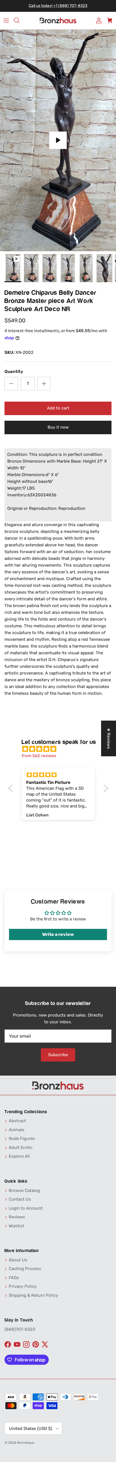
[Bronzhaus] (58, 21)
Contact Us (20, 1199)
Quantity (14, 371)
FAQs (14, 1277)
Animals (16, 1129)
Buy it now (58, 427)
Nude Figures (22, 1138)
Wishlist (16, 1225)
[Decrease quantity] (11, 383)
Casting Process (25, 1268)
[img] (61, 749)
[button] (11, 788)
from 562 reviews (39, 755)
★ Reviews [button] (108, 738)
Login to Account (26, 1208)
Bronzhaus (25, 1443)
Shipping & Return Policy (33, 1295)
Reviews (17, 1216)
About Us (18, 1259)
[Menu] (6, 20)
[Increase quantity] (44, 383)
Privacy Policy (23, 1286)
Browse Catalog (24, 1190)
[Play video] (58, 140)
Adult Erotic (20, 1147)
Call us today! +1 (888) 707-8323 (58, 5)
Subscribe (58, 1054)
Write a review (58, 934)
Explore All (19, 1156)
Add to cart (58, 408)
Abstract (17, 1120)
